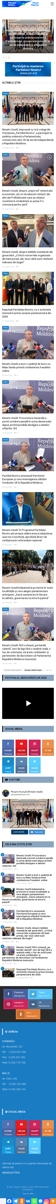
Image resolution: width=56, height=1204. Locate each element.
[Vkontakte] (28, 1201)
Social (5, 440)
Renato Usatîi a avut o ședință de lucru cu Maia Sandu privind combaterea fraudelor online (26, 367)
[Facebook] (9, 1201)
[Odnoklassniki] (22, 1201)
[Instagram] (47, 1201)
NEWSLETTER (11, 1172)
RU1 (32, 1194)
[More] (53, 1201)
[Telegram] (15, 1201)
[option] (28, 37)
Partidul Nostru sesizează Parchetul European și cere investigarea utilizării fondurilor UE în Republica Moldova (24, 479)
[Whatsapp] (34, 1201)
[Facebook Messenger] (40, 1201)
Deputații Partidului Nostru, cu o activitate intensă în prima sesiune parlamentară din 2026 (26, 313)
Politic (5, 94)
